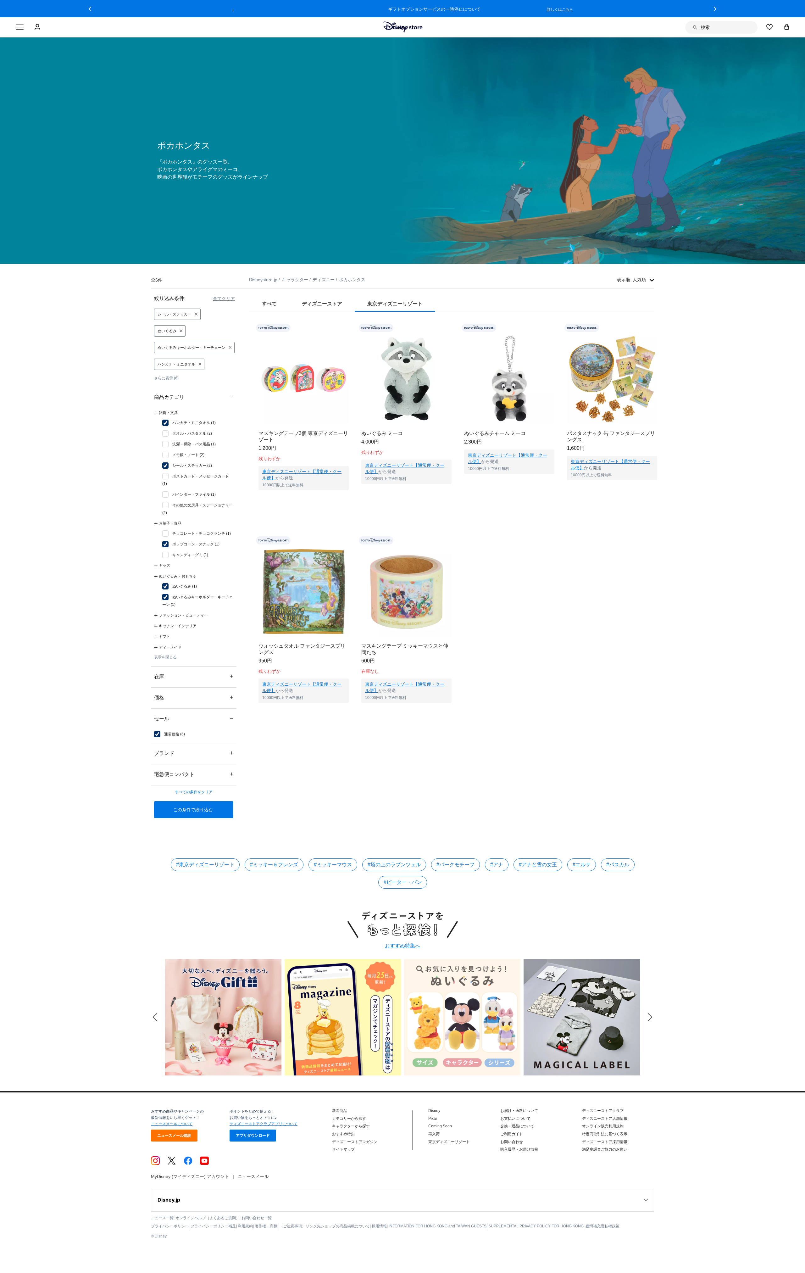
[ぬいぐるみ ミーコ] (406, 379)
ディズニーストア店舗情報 (604, 1118)
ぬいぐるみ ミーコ (382, 433)
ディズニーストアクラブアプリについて (263, 1124)
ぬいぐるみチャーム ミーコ (495, 433)
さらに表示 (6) (166, 378)
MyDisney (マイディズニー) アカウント (190, 1176)
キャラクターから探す (351, 1126)
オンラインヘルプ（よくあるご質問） (207, 1218)
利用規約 (245, 1226)
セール (193, 718)
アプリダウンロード (253, 1135)
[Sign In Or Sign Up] (38, 27)
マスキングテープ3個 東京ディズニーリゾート (303, 436)
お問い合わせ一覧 (257, 1218)
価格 (193, 697)
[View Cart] (786, 26)
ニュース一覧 (162, 1218)
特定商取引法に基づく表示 (604, 1134)
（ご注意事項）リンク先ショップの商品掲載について (324, 1226)
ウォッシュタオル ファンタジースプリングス (301, 649)
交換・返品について (517, 1126)
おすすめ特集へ (402, 945)
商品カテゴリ (193, 397)
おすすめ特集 (343, 1134)
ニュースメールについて (171, 1124)
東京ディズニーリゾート (449, 1142)
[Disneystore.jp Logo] (403, 27)
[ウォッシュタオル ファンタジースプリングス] (303, 591)
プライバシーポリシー (170, 1226)
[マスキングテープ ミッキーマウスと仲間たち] (406, 591)
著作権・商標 (266, 1226)
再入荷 (434, 1134)
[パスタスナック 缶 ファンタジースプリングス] (612, 379)
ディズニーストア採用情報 (604, 1142)
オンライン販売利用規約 (603, 1126)
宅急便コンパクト (193, 774)
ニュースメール (253, 1176)
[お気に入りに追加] (348, 328)
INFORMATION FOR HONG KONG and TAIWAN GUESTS (437, 1226)
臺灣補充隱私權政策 (602, 1226)
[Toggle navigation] (20, 27)
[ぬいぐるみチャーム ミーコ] (509, 379)
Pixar (432, 1118)
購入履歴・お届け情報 (519, 1149)
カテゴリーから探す (349, 1118)
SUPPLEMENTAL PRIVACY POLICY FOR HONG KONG (536, 1226)
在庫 (193, 676)
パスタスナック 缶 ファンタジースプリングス (611, 436)
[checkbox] (189, 423)
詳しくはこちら (528, 9)
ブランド (193, 753)
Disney (434, 1110)
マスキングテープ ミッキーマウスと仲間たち (404, 649)
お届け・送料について (519, 1110)
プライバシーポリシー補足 (213, 1226)
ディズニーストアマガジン (354, 1142)
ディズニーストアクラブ (603, 1110)
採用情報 (379, 1226)
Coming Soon (440, 1126)
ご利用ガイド (511, 1134)
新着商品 (339, 1110)
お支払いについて (515, 1118)
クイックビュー (303, 498)
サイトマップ (343, 1149)
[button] (90, 9)
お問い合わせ (511, 1142)
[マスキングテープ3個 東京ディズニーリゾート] (303, 379)
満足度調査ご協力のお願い (604, 1149)
